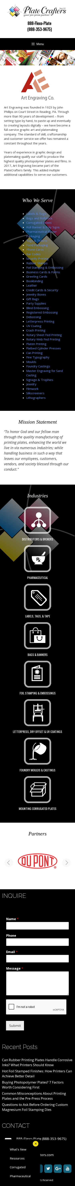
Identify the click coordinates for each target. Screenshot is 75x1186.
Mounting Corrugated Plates (37, 808)
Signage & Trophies (39, 380)
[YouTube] (67, 1168)
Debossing (33, 317)
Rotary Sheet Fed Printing (44, 335)
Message (14, 968)
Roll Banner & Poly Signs (43, 227)
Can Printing (34, 353)
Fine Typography (37, 357)
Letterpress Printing (40, 321)
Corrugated (18, 1167)
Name (12, 919)
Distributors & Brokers (37, 539)
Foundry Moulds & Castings (37, 770)
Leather (31, 285)
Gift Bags (32, 299)
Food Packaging (37, 245)
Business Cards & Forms (43, 272)
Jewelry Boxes (36, 294)
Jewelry (31, 384)
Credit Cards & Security (42, 290)
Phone (11, 936)
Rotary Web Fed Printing (43, 339)
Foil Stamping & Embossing (44, 267)
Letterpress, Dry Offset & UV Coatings (37, 731)
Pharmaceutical (37, 577)
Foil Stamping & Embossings (38, 693)
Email (12, 952)
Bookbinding (34, 281)
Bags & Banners (38, 654)
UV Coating (33, 326)
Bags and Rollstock (39, 218)
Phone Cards (35, 249)
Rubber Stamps (37, 263)
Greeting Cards (36, 276)
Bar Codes (33, 254)
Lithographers (36, 398)
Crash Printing (35, 330)
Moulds (31, 362)
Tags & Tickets (36, 241)
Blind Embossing (37, 308)
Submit (15, 1025)
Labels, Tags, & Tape (37, 616)
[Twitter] (48, 1168)
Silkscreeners (35, 393)
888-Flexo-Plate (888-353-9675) (39, 26)
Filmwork (32, 389)
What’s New (18, 1149)
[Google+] (58, 1168)
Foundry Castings (38, 366)
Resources (17, 1158)
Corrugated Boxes (39, 223)
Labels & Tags (36, 214)
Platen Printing (36, 344)
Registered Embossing (42, 312)
